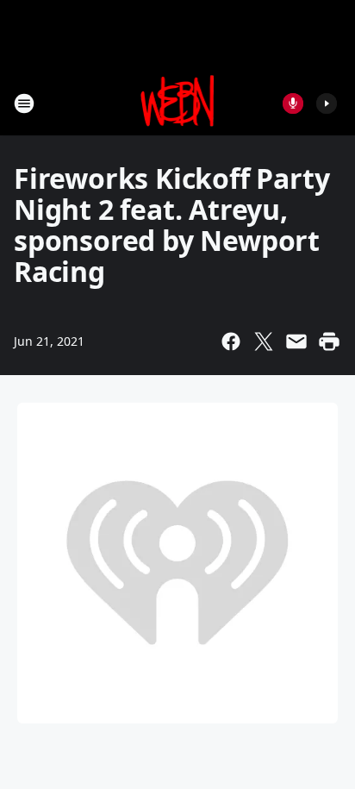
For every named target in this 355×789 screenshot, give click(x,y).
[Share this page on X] (264, 341)
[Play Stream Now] (326, 103)
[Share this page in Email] (296, 341)
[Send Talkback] (293, 103)
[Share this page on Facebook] (231, 341)
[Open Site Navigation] (24, 103)
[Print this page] (329, 341)
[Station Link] (178, 103)
